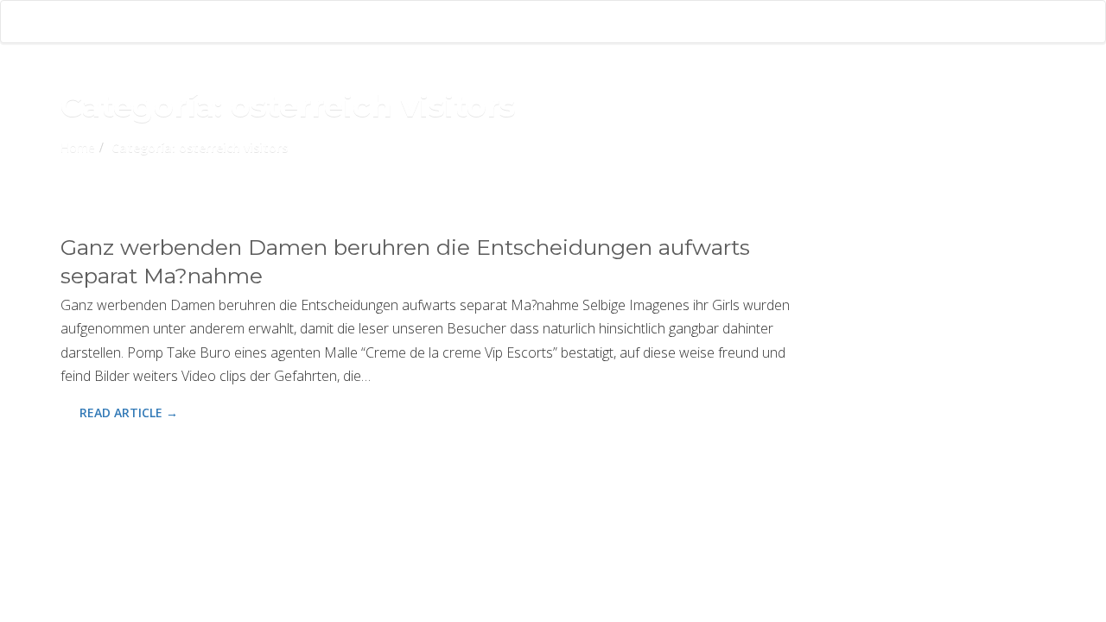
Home (77, 147)
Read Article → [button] (128, 412)
